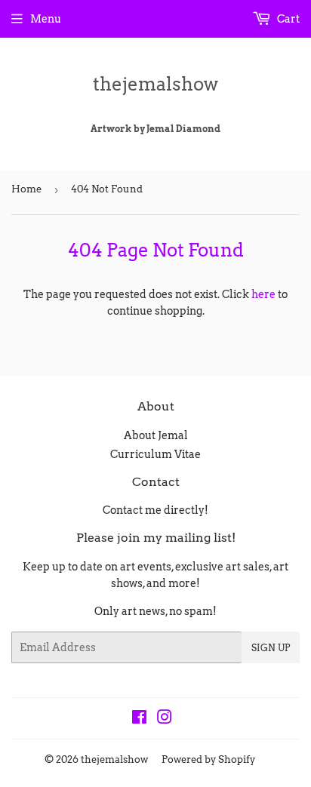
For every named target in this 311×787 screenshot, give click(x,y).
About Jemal (156, 435)
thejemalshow (155, 84)
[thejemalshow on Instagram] (164, 719)
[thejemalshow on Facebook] (139, 719)
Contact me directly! (155, 510)
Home (26, 189)
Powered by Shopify (208, 759)
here (263, 294)
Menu (45, 19)
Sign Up (270, 647)
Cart (287, 19)
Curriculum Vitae (155, 454)
